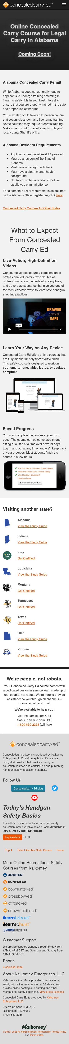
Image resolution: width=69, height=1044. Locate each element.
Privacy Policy (59, 1031)
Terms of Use (36, 1034)
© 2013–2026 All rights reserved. (20, 1031)
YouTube (34, 798)
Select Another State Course (34, 850)
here (59, 195)
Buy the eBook (12, 837)
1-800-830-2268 (28, 724)
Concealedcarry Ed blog (28, 788)
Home (60, 850)
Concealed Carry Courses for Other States (31, 208)
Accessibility (44, 1031)
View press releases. (52, 992)
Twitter (55, 788)
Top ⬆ (9, 850)
